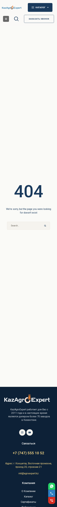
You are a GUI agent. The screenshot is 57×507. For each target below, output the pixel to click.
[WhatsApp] (51, 486)
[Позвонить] (51, 493)
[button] (6, 19)
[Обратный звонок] (51, 500)
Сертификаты (28, 501)
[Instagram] (22, 432)
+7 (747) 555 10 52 (28, 453)
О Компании (28, 491)
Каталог (28, 496)
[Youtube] (29, 432)
